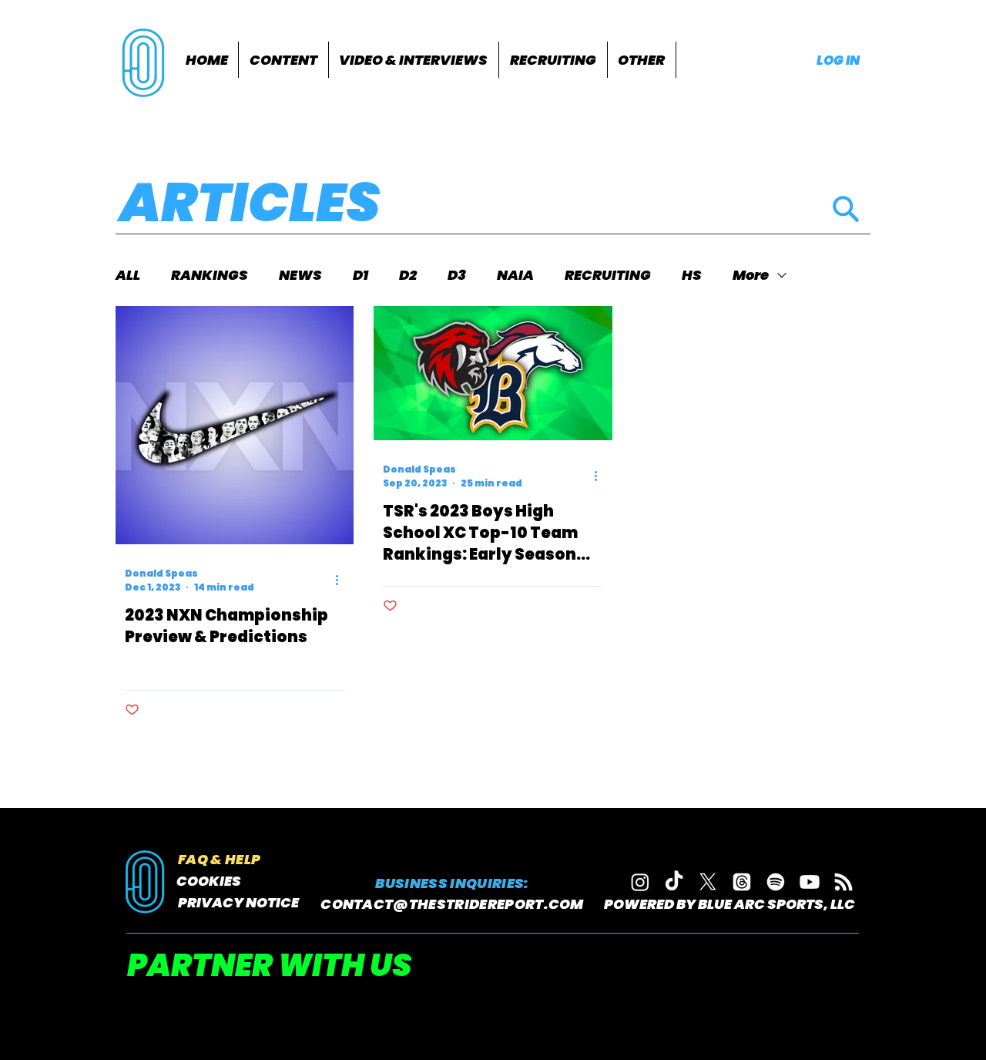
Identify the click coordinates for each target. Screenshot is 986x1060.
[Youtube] (809, 881)
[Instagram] (640, 881)
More (751, 275)
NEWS (300, 275)
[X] (707, 881)
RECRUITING (608, 275)
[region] (145, 61)
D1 (360, 275)
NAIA (515, 275)
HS (692, 275)
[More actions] (342, 580)
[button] (283, 60)
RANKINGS (209, 275)
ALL (128, 275)
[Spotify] (775, 881)
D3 (457, 275)
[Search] (845, 208)
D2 (408, 275)
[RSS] (843, 881)
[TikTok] (674, 881)
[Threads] (741, 881)
